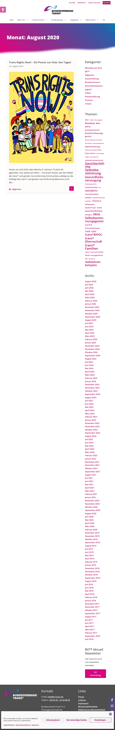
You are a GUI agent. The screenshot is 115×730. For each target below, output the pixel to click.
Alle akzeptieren (53, 720)
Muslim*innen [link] (90, 208)
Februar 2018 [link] (91, 597)
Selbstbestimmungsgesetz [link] (94, 219)
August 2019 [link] (90, 545)
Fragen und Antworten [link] (91, 157)
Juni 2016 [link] (89, 639)
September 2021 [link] (92, 471)
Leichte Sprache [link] (94, 3)
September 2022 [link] (92, 433)
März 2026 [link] (90, 297)
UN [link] (86, 259)
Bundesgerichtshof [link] (92, 130)
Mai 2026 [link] (89, 291)
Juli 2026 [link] (89, 284)
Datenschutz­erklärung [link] (22, 725)
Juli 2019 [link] (89, 549)
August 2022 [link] (90, 436)
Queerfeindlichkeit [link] (93, 211)
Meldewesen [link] (90, 204)
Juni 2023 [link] (89, 404)
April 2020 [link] (89, 523)
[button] (110, 714)
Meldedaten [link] (96, 201)
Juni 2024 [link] (89, 365)
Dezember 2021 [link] (92, 462)
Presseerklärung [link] (92, 96)
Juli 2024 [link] (89, 362)
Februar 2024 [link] (91, 378)
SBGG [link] (96, 214)
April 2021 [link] (89, 487)
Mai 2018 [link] (89, 591)
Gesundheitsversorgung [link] (94, 178)
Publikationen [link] (57, 20)
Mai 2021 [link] (89, 484)
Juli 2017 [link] (89, 620)
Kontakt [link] (72, 3)
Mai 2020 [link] (89, 520)
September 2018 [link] (92, 578)
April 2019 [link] (89, 558)
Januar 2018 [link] (90, 600)
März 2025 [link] (90, 336)
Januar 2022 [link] (90, 458)
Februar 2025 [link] (91, 339)
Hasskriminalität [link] (91, 187)
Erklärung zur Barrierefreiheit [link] (91, 709)
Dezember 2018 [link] (92, 568)
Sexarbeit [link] (88, 225)
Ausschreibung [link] (92, 78)
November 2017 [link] (92, 607)
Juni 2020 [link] (89, 516)
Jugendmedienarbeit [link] (99, 197)
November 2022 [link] (92, 426)
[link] (3, 10)
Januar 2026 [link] (90, 304)
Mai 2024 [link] (89, 368)
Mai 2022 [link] (89, 446)
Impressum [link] (35, 725)
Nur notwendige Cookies (77, 720)
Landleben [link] (88, 201)
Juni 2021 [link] (89, 481)
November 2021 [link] (92, 465)
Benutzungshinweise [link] (87, 706)
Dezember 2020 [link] (92, 500)
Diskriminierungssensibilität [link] (93, 150)
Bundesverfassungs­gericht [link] (94, 135)
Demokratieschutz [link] (98, 143)
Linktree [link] (82, 700)
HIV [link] (100, 187)
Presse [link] (81, 697)
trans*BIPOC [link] (93, 234)
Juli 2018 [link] (89, 584)
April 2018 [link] (89, 594)
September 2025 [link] (92, 317)
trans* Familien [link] (91, 247)
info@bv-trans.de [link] (55, 697)
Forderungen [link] (100, 153)
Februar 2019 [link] (91, 562)
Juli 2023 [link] (89, 400)
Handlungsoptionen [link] (91, 184)
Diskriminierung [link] (92, 146)
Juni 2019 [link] (89, 552)
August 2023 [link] (90, 397)
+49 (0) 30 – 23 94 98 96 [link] (59, 700)
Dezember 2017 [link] (92, 603)
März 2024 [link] (90, 375)
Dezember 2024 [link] (92, 346)
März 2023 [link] (90, 413)
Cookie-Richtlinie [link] (8, 725)
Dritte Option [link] (90, 153)
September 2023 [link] (92, 394)
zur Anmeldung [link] (95, 673)
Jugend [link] (88, 89)
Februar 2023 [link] (91, 416)
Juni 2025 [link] (89, 326)
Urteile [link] (88, 103)
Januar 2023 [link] (90, 420)
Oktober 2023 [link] (91, 391)
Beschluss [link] (90, 123)
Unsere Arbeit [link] (38, 20)
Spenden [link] (106, 3)
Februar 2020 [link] (91, 529)
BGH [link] (98, 123)
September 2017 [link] (92, 613)
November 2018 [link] (92, 571)
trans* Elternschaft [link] (93, 240)
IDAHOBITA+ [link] (91, 190)
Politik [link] (88, 93)
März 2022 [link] (90, 452)
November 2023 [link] (92, 387)
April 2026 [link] (89, 294)
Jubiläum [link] (88, 197)
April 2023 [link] (89, 410)
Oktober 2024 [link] (91, 352)
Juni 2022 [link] (89, 442)
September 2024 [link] (92, 355)
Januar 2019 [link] (90, 565)
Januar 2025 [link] (90, 342)
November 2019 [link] (92, 536)
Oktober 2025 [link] (91, 313)
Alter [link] (87, 120)
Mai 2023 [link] (89, 407)
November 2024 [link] (92, 349)
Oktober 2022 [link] (91, 429)
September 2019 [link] (92, 542)
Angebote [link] (74, 20)
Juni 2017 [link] (89, 623)
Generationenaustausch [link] (94, 160)
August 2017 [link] (90, 616)
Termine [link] (89, 100)
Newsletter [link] (81, 3)
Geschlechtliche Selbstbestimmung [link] (95, 168)
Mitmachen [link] (90, 20)
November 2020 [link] (92, 504)
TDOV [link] (93, 231)
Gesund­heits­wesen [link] (94, 86)
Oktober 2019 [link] (91, 539)
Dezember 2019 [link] (92, 533)
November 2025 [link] (92, 310)
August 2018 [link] (90, 581)
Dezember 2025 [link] (92, 307)
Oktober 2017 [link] (91, 610)
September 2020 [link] (92, 510)
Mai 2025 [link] (89, 329)
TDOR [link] (87, 231)
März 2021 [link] (90, 491)
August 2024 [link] (90, 358)
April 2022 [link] (89, 449)
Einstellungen (100, 720)
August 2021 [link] (90, 475)
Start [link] (12, 20)
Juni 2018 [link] (89, 587)
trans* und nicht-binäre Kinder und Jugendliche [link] (94, 253)
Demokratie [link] (88, 143)
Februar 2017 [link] (91, 632)
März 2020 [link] (90, 526)
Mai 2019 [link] (89, 555)
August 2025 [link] (90, 320)
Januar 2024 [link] (90, 381)
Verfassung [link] (91, 259)
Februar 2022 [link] (91, 455)
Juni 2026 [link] (89, 287)
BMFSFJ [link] (87, 127)
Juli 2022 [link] (89, 439)
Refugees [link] (88, 215)
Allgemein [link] (16, 189)
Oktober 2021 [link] (91, 468)
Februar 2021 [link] (91, 494)
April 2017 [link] (89, 626)
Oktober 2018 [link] (91, 574)
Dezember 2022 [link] (92, 423)
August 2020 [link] (90, 513)
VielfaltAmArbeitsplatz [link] (93, 263)
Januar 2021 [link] (90, 497)
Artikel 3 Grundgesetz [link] (96, 120)
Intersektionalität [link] (91, 194)
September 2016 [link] (92, 636)
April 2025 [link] (89, 333)
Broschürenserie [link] (92, 82)
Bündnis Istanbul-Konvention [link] (93, 140)
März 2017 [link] (90, 629)
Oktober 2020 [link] (91, 507)
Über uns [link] (21, 20)
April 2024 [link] (89, 371)
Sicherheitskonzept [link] (92, 228)
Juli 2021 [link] (89, 478)
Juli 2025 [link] (89, 323)
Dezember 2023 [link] (92, 384)
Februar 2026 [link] (91, 300)
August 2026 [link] (90, 281)
